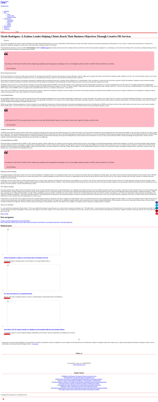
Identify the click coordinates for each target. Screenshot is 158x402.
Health (9, 24)
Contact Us (7, 29)
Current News (7, 18)
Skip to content (4, 1)
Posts (8, 14)
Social (8, 23)
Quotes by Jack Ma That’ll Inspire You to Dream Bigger (15, 220)
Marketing (10, 21)
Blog (5, 12)
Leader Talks (10, 15)
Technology (10, 20)
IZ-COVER (5, 214)
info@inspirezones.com (79, 364)
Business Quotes (11, 17)
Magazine (6, 11)
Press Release (7, 26)
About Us (6, 27)
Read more (35, 344)
